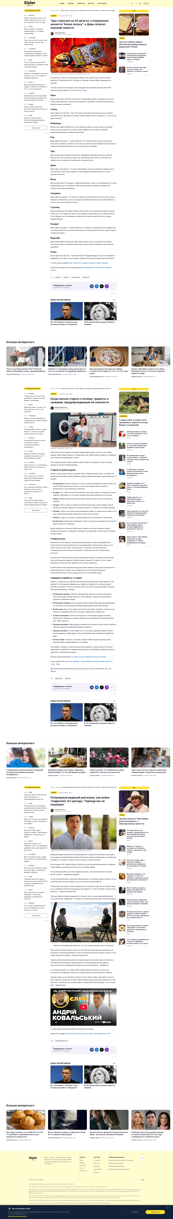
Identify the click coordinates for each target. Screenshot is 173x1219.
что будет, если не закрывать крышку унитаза (88, 657)
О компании (97, 1169)
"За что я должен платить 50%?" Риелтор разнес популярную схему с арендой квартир (36, 65)
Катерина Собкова (136, 775)
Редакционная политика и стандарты (121, 1160)
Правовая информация (116, 1166)
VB (107, 286)
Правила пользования (116, 1163)
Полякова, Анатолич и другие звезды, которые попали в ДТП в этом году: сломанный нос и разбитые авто (35, 882)
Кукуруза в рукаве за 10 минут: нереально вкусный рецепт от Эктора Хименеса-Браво (34, 456)
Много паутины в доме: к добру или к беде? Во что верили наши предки (35, 859)
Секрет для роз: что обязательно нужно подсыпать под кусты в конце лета (35, 467)
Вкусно (91, 3)
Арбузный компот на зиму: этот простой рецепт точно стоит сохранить (35, 409)
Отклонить (134, 1212)
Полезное (81, 3)
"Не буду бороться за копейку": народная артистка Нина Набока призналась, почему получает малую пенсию (35, 809)
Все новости (36, 128)
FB (92, 286)
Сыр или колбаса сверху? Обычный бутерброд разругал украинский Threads (34, 120)
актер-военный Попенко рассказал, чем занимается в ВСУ (88, 1034)
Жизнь (58, 10)
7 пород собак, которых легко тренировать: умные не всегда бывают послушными (34, 398)
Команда (97, 1166)
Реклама (96, 1172)
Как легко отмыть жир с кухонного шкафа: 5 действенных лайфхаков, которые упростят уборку (35, 833)
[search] (132, 3)
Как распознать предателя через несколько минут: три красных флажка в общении (35, 870)
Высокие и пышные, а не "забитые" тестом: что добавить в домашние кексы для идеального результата (36, 847)
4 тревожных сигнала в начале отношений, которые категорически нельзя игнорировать (34, 444)
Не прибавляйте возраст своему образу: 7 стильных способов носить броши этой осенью (35, 432)
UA (136, 3)
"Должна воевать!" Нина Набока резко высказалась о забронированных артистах (35, 797)
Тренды (70, 3)
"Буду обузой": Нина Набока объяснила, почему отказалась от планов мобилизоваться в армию (36, 503)
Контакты (97, 1163)
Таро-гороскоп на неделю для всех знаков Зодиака (88, 263)
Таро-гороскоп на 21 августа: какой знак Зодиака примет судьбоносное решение (34, 478)
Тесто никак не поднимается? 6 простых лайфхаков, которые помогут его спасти (35, 908)
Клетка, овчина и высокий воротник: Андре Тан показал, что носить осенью (36, 109)
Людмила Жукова (136, 376)
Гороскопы (102, 3)
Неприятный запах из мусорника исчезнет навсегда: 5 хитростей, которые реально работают (35, 98)
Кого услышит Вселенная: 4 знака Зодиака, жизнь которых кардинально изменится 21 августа (35, 490)
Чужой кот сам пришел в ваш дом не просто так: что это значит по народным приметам (35, 76)
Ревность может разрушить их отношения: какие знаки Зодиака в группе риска (35, 420)
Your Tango (83, 90)
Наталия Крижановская (13, 374)
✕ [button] (167, 1207)
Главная (52, 10)
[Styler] (29, 3)
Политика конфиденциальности (119, 1169)
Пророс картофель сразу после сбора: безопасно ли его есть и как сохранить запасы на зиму (35, 20)
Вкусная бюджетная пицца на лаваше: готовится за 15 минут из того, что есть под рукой (35, 87)
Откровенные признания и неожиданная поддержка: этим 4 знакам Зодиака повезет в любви (35, 53)
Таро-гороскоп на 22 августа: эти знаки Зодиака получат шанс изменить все (35, 42)
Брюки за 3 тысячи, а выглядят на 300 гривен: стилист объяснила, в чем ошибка (36, 821)
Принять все (155, 1212)
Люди (62, 3)
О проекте (97, 1160)
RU (140, 3)
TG (97, 286)
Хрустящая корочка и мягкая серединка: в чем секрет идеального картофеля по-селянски (34, 895)
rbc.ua (146, 3)
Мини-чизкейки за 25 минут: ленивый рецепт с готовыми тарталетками (34, 31)
